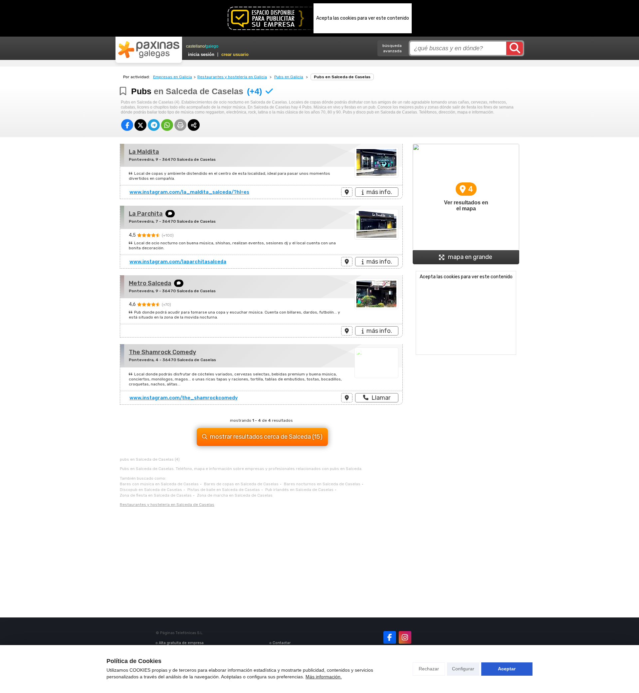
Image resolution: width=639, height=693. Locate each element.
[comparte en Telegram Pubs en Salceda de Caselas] (154, 125)
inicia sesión (201, 54)
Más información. (324, 676)
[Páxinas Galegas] (148, 49)
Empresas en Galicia (172, 77)
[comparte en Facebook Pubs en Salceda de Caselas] (127, 125)
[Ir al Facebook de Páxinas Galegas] (389, 637)
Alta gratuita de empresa (181, 643)
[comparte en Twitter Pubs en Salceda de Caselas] (140, 125)
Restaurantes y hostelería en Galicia (232, 77)
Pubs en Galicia (288, 77)
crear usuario (235, 54)
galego (212, 46)
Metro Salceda (150, 283)
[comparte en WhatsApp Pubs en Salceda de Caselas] (167, 125)
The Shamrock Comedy (162, 352)
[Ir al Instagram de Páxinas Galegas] (405, 637)
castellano (195, 46)
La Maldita (144, 151)
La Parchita (146, 213)
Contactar (282, 643)
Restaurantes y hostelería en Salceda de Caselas (167, 504)
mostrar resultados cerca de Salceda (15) (266, 436)
